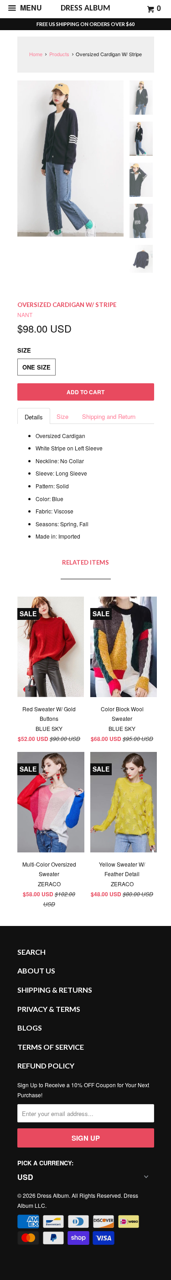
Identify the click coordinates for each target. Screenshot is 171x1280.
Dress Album (53, 1195)
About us (36, 970)
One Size (36, 367)
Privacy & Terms (48, 1009)
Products (59, 54)
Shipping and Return (108, 416)
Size (62, 416)
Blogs (29, 1027)
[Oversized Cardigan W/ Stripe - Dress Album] (70, 158)
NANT (24, 314)
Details (34, 417)
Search (31, 951)
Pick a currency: (45, 1162)
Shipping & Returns (54, 989)
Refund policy (45, 1065)
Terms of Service (50, 1046)
